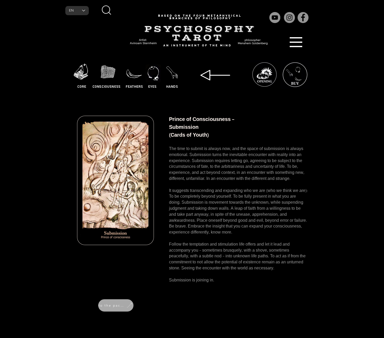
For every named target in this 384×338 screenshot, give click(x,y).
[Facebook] (303, 17)
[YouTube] (274, 17)
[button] (106, 10)
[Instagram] (289, 17)
